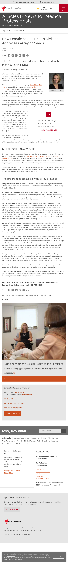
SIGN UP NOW (11, 509)
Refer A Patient (11, 414)
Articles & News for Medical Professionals (32, 19)
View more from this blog (11, 25)
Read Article (8, 379)
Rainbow (38, 8)
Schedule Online (47, 2)
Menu (63, 10)
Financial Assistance (43, 472)
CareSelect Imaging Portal (13, 408)
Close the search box (58, 8)
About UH (39, 476)
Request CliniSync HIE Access (14, 403)
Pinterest (16, 55)
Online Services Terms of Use (26, 554)
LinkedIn (20, 55)
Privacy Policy (42, 554)
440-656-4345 (20, 392)
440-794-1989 (35, 285)
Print (27, 55)
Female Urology (46, 295)
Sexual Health (10, 295)
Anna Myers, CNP (32, 156)
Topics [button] (5, 30)
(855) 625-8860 (14, 430)
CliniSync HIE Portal (11, 399)
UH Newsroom (41, 474)
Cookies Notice (11, 556)
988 (37, 485)
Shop (51, 8)
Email (24, 55)
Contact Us (40, 470)
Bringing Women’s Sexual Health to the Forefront (33, 364)
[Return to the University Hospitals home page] (11, 8)
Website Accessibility (43, 478)
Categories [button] (17, 30)
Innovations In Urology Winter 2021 (28, 295)
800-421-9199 (27, 394)
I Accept (58, 557)
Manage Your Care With (12, 472)
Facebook (9, 55)
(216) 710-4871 (41, 465)
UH (5, 51)
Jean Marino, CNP (44, 156)
